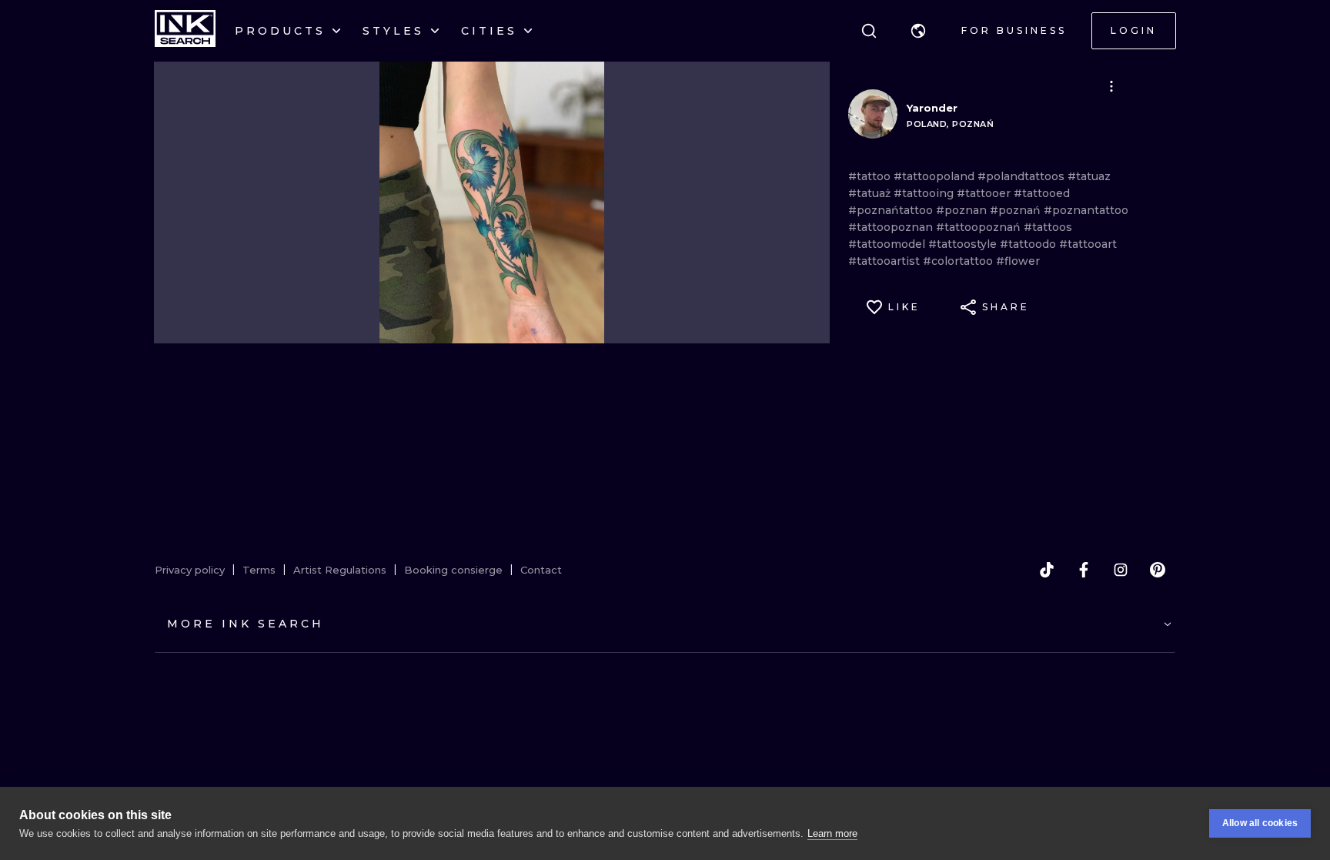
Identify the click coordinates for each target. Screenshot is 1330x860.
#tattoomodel (888, 244)
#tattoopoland (935, 176)
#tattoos (1048, 227)
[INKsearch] (185, 31)
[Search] (868, 30)
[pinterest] (1157, 569)
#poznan (963, 210)
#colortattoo (959, 261)
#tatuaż (871, 193)
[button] (918, 30)
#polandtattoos (1022, 176)
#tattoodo (1029, 244)
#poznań (1017, 210)
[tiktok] (1046, 569)
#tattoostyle (964, 244)
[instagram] (1120, 569)
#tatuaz (1089, 176)
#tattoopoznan (892, 227)
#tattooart (1088, 244)
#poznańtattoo (892, 210)
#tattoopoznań (980, 227)
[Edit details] (1111, 86)
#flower (1018, 261)
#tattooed (1042, 193)
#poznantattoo (1086, 210)
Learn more (832, 833)
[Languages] (918, 30)
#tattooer (985, 193)
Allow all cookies (1260, 823)
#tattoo (871, 176)
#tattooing (925, 193)
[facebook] (1083, 569)
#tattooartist (885, 261)
